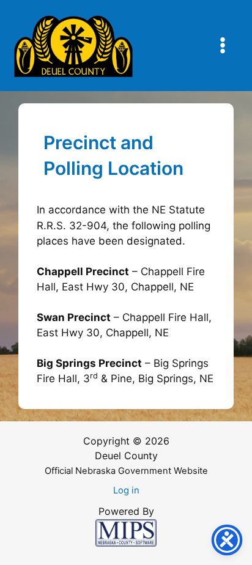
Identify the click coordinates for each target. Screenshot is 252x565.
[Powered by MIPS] (126, 532)
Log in (126, 490)
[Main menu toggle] (223, 46)
